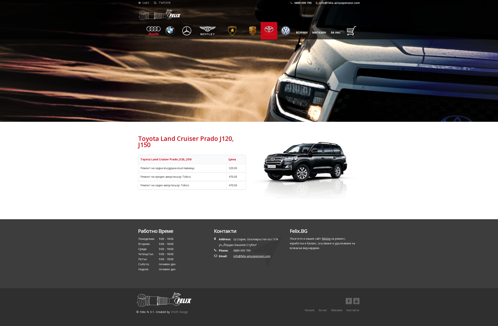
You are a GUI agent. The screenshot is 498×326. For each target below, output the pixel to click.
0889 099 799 (302, 3)
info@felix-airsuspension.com (339, 3)
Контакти (352, 310)
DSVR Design (179, 312)
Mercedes (188, 32)
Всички (302, 32)
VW (282, 32)
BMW (167, 32)
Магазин (319, 32)
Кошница (352, 32)
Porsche (252, 32)
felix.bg (326, 238)
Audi (151, 32)
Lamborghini (232, 32)
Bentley (203, 32)
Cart (146, 3)
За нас (336, 32)
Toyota (269, 32)
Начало (310, 310)
